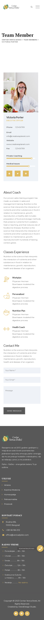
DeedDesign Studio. (27, 607)
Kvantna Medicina (12, 490)
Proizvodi (8, 504)
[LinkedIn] (26, 173)
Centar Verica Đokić (28, 601)
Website (10, 140)
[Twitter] (18, 173)
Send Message (14, 411)
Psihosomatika (10, 499)
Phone (9, 127)
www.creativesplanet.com (18, 144)
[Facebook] (9, 173)
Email (8, 132)
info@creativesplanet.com (18, 136)
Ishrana (7, 485)
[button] (40, 548)
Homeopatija (10, 494)
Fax (8, 148)
